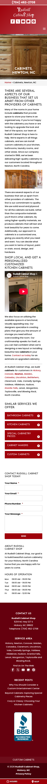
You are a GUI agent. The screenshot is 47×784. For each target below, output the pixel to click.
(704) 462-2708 (23, 2)
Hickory (37, 370)
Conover (9, 373)
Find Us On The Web (23, 665)
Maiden (28, 373)
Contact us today (21, 355)
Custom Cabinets (23, 759)
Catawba (9, 377)
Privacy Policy (23, 773)
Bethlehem (33, 377)
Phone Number (14, 504)
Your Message (14, 514)
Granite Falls (11, 388)
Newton (19, 373)
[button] (44, 30)
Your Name (12, 483)
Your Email (12, 493)
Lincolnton (21, 377)
